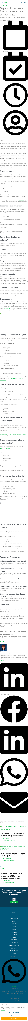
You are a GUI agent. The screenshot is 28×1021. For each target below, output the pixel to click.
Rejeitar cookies (14, 1015)
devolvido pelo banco (5, 448)
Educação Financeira (7, 5)
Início (1, 5)
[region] (14, 1012)
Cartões (14, 929)
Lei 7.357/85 (21, 200)
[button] (14, 709)
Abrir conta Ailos (14, 915)
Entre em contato (14, 947)
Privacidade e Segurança (14, 952)
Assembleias (14, 920)
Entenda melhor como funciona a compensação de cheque (13, 434)
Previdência (14, 936)
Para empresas (14, 939)
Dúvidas (14, 953)
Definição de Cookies (14, 1012)
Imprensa (14, 921)
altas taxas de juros (8, 308)
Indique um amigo (14, 916)
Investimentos (14, 934)
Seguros (14, 937)
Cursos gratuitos (14, 918)
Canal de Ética (14, 948)
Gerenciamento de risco (14, 950)
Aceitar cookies (14, 1018)
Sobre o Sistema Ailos (14, 945)
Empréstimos (14, 932)
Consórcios (14, 931)
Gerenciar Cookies (14, 923)
